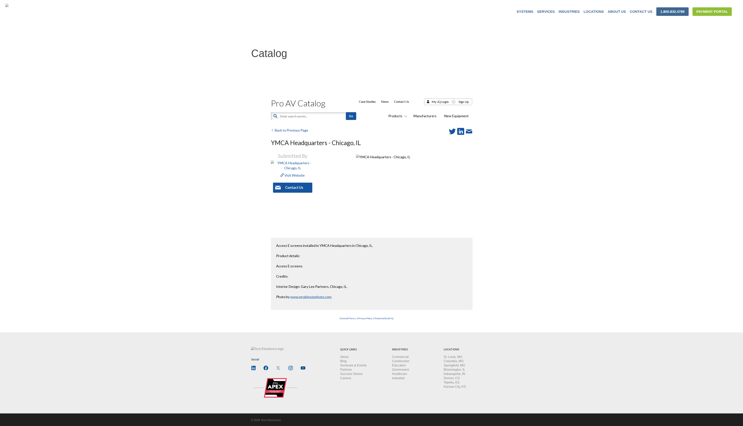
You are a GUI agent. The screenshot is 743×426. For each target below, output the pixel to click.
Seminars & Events (353, 365)
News (385, 101)
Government (400, 369)
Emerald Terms (348, 318)
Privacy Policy (365, 318)
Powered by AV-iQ (384, 318)
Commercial (400, 356)
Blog (343, 361)
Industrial (398, 378)
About (344, 356)
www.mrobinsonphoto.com (310, 297)
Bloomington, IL (454, 369)
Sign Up (464, 102)
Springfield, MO (454, 365)
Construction (400, 361)
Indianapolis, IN (454, 374)
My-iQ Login (440, 102)
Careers (345, 378)
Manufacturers (425, 116)
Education (399, 365)
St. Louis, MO (453, 356)
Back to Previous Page (291, 130)
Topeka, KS (452, 382)
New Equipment (456, 116)
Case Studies (367, 101)
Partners (346, 369)
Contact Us (401, 101)
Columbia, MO (453, 361)
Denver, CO (452, 378)
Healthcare (399, 374)
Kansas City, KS (455, 386)
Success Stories (351, 374)
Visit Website (294, 175)
